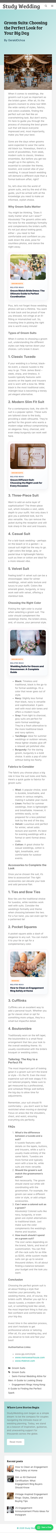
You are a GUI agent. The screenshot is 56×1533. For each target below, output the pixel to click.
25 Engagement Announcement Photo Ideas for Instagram (32, 1511)
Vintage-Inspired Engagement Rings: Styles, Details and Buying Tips (31, 1497)
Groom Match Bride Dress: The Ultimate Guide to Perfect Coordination (27, 293)
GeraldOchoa (16, 40)
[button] (46, 6)
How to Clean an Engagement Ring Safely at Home (27, 989)
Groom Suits (18, 1368)
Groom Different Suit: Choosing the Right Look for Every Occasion (26, 483)
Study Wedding (21, 6)
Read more (16, 1442)
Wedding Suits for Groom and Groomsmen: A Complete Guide (27, 669)
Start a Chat (46, 1527)
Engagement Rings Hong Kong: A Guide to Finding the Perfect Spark (27, 1388)
